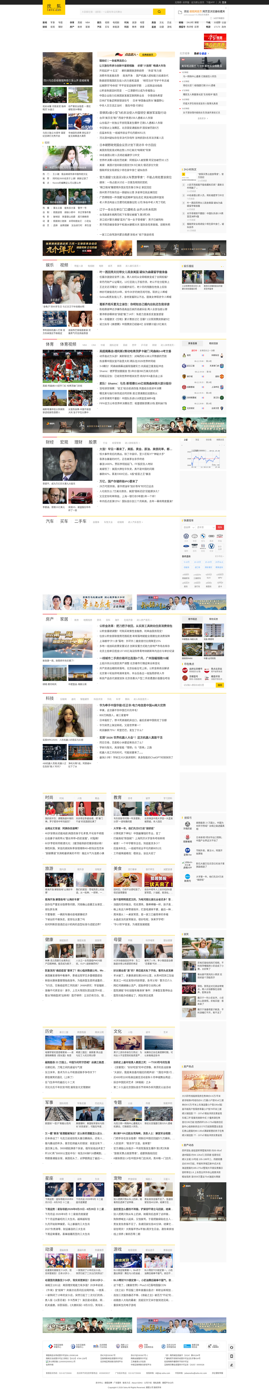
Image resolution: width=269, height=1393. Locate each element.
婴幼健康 (167, 940)
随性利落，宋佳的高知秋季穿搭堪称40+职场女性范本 (74, 848)
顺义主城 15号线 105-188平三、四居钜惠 (202, 1159)
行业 (105, 443)
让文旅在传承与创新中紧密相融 (116, 65)
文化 (161, 22)
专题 (60, 22)
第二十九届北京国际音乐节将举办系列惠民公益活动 (142, 1087)
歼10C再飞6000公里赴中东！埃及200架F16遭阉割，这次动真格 (80, 1153)
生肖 (97, 1179)
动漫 (161, 27)
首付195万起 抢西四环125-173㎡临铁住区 (202, 1122)
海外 (116, 620)
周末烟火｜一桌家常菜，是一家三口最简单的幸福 (140, 914)
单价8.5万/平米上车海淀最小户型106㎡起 (202, 1104)
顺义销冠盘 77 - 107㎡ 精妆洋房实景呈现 (202, 1113)
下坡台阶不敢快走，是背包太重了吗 (65, 919)
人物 (79, 798)
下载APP (210, 2)
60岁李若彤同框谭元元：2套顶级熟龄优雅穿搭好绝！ (74, 843)
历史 (169, 22)
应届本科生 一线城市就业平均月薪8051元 (122, 133)
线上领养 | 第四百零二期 (126, 1234)
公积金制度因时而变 (110, 90)
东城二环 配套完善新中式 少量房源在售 (201, 1118)
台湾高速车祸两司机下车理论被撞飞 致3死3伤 (124, 214)
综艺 (109, 266)
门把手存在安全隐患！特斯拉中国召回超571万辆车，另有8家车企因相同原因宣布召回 (161, 1138)
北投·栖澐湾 (209, 639)
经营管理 (116, 443)
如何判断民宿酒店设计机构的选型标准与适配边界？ (73, 924)
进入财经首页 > (132, 443)
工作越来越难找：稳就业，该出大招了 (134, 853)
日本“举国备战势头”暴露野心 (148, 100)
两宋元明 (99, 1032)
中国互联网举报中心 (58, 1346)
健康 (142, 27)
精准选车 (219, 567)
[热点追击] (201, 53)
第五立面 (58, 208)
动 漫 (46, 221)
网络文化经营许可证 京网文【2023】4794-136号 (66, 1358)
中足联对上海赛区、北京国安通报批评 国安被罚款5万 (129, 128)
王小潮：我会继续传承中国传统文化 (70, 174)
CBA (93, 345)
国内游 (62, 869)
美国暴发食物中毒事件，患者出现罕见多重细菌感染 (73, 975)
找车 (220, 527)
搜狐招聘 (108, 1383)
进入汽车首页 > (135, 522)
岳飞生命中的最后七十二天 (60, 1082)
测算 (61, 1179)
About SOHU (137, 1383)
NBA (87, 22)
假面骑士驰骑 (60, 221)
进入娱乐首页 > (132, 266)
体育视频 (68, 344)
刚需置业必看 (195, 671)
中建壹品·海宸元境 (190, 639)
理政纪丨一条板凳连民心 (113, 60)
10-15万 (197, 562)
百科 (107, 620)
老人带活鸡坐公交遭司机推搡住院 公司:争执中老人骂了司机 (132, 202)
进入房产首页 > (144, 620)
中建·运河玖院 (210, 658)
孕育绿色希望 (155, 95)
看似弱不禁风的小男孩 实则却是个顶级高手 (210, 976)
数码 (127, 699)
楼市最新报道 (216, 671)
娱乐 (50, 265)
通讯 (73, 699)
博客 (196, 22)
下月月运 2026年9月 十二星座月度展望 (66, 1214)
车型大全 (108, 522)
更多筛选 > (219, 556)
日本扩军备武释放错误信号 (114, 100)
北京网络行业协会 (103, 1346)
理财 (60, 27)
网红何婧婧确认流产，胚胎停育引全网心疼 (137, 985)
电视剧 (116, 22)
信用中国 (49, 1365)
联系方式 (126, 1383)
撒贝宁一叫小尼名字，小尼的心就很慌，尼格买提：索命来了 (211, 1001)
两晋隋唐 (81, 1032)
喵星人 (149, 1179)
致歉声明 (167, 1103)
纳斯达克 (220, 440)
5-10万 (187, 562)
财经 (50, 442)
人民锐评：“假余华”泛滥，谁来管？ (132, 1143)
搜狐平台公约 (167, 1383)
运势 (79, 1179)
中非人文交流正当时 (110, 105)
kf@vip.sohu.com (163, 1373)
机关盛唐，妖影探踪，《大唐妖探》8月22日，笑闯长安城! (76, 1305)
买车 (107, 27)
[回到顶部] (231, 1373)
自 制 (46, 212)
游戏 (169, 27)
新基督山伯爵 (69, 216)
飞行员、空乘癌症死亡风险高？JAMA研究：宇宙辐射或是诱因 (79, 985)
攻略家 (98, 869)
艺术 (165, 1032)
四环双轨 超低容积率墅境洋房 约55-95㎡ (202, 1150)
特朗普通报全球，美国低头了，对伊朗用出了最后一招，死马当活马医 (83, 1158)
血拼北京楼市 (195, 669)
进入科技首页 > (141, 699)
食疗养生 (150, 869)
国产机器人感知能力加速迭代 (152, 75)
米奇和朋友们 (76, 221)
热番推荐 (99, 1250)
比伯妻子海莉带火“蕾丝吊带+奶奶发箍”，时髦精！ (72, 838)
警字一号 (82, 208)
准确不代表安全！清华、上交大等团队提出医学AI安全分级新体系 (81, 990)
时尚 (49, 797)
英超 (80, 22)
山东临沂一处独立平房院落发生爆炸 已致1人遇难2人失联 (131, 123)
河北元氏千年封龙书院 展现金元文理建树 (67, 1087)
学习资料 (167, 798)
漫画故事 (63, 1250)
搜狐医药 (63, 940)
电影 (100, 266)
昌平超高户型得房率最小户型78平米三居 (202, 1109)
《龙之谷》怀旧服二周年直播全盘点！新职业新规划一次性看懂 (148, 1290)
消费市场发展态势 (109, 75)
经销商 (120, 522)
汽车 (50, 521)
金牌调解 (64, 225)
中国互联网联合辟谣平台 (141, 1365)
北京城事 (185, 53)
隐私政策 (157, 1383)
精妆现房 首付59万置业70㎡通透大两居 (201, 1176)
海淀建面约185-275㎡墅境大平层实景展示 (202, 1168)
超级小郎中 (70, 212)
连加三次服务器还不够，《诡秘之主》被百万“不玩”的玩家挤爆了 (148, 1295)
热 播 (46, 208)
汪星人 (166, 1179)
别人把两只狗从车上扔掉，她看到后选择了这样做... (141, 1214)
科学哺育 (150, 940)
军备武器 (81, 1103)
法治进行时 (77, 225)
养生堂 (88, 225)
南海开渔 (128, 75)
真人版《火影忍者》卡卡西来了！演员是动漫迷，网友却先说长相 (81, 1300)
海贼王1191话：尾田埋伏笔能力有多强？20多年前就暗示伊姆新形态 (82, 1285)
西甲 (133, 345)
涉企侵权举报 (217, 1373)
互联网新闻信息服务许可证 (111, 1358)
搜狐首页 (54, 7)
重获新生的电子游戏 (124, 1305)
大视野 (217, 22)
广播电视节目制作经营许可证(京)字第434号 (182, 1358)
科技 (50, 698)
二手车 (80, 521)
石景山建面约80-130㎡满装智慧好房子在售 (203, 1131)
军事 (52, 22)
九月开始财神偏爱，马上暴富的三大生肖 (67, 1224)
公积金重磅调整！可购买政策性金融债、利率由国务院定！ (131, 631)
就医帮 (98, 940)
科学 (118, 699)
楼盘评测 (215, 676)
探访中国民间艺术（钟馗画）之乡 (132, 1082)
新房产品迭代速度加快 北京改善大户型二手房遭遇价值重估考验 (134, 678)
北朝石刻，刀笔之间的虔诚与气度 (63, 1067)
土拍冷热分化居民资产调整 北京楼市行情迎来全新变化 (129, 663)
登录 (224, 2)
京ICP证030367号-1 (139, 1355)
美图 (118, 266)
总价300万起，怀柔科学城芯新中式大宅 (201, 1163)
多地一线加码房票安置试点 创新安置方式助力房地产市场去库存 (134, 646)
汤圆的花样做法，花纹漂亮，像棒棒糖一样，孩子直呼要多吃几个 (149, 904)
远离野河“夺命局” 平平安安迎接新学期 (120, 85)
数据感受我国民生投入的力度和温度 (119, 80)
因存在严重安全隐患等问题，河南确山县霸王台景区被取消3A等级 (81, 904)
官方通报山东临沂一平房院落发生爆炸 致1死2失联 (141, 1148)
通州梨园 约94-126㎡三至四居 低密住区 (201, 1155)
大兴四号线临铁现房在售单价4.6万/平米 (201, 1096)
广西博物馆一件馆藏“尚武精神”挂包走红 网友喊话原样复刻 (131, 197)
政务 (224, 27)
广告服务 (117, 1383)
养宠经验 (132, 1179)
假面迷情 (58, 212)
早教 (130, 940)
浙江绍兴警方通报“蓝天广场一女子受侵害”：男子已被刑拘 (131, 219)
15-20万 (208, 562)
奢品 (97, 798)
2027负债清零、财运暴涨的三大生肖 (65, 1229)
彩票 (196, 27)
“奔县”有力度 (155, 70)
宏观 (52, 27)
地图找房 (87, 620)
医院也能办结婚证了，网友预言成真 (133, 995)
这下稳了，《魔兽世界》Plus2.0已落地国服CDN (139, 1285)
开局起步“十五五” (108, 70)
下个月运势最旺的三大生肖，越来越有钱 (67, 1219)
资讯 (98, 620)
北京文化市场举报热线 (171, 1346)
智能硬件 (84, 699)
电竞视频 (132, 1250)
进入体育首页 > (168, 345)
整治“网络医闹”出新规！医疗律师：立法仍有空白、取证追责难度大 (82, 995)
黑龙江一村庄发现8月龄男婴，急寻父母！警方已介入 (142, 980)
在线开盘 (128, 620)
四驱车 (186, 567)
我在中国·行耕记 (134, 105)
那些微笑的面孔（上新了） (60, 1077)
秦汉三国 (63, 1032)
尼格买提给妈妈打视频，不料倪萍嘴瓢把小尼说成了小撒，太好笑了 (211, 965)
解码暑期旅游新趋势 (133, 70)
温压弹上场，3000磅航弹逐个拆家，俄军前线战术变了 (75, 1148)
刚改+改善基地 (195, 679)
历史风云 (99, 1103)
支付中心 (99, 1383)
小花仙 (87, 221)
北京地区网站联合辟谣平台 (111, 1362)
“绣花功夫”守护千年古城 (156, 80)
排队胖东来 (51, 909)
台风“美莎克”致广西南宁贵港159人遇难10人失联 (126, 118)
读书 (148, 1032)
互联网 (63, 699)
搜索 (220, 685)
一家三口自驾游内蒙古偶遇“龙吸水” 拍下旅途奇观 (126, 234)
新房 (80, 27)
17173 (217, 27)
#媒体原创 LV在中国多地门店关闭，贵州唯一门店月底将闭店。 (148, 1158)
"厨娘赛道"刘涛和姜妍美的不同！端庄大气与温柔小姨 (74, 853)
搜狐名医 (81, 940)
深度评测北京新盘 (217, 679)
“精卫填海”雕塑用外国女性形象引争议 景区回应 (125, 187)
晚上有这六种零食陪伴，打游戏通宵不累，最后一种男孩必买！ (148, 909)
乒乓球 (144, 345)
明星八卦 (78, 266)
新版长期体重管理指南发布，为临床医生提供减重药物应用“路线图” (82, 980)
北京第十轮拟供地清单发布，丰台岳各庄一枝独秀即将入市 (131, 673)
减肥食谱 (167, 869)
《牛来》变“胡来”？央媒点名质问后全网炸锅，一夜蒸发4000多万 (81, 1290)
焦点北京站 (216, 669)
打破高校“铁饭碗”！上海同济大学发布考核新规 (139, 838)
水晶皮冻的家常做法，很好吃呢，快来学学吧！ (139, 919)
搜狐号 (188, 818)
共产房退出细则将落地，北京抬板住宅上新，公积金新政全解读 (134, 668)
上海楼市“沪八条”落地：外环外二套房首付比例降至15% (130, 641)
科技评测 (97, 699)
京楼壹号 (193, 676)
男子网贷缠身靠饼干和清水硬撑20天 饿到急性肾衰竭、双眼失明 (134, 224)
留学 (148, 798)
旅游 (134, 22)
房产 (50, 619)
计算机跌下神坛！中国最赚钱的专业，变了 (137, 833)
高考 (130, 798)
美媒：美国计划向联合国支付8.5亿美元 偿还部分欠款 (128, 165)
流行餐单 (132, 869)
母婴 (142, 22)
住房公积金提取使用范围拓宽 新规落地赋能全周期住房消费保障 (134, 636)
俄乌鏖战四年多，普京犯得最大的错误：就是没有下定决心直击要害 (82, 1143)
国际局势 (63, 1103)
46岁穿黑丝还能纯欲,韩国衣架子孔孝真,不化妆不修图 (74, 833)
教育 (134, 27)
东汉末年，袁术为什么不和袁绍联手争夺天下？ (71, 1072)
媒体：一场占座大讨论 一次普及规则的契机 (123, 182)
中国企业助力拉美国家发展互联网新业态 (121, 95)
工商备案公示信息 (138, 1362)
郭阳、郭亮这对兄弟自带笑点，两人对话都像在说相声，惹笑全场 (211, 989)
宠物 (118, 1178)
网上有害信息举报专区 (215, 45)
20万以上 (219, 562)
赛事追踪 (167, 1250)
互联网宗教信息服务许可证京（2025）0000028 (184, 1365)
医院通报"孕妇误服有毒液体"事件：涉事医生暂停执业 (143, 990)
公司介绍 (148, 1383)
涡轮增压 (208, 567)
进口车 (197, 567)
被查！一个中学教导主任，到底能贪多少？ (137, 843)
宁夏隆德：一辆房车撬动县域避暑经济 (66, 914)
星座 (49, 1178)
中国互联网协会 (148, 1346)
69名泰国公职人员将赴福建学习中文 (119, 155)
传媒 (148, 1103)
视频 (107, 22)
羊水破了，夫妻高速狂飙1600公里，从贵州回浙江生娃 (143, 975)
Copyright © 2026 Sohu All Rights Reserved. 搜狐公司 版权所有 (134, 1387)
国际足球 (113, 345)
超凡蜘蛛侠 (83, 216)
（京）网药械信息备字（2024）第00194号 (182, 1355)
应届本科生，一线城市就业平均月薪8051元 (137, 848)
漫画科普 (81, 1250)
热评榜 (190, 27)
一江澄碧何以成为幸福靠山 (140, 90)
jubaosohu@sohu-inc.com (195, 1373)
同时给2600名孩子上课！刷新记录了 (70, 178)
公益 (224, 22)
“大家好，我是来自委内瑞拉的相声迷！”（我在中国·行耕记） (146, 1072)
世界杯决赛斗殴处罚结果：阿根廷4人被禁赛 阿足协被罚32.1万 (134, 160)
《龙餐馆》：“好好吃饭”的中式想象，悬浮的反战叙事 (142, 1067)
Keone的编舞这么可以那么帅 (67, 183)
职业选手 (150, 1250)
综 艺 (46, 225)
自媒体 (96, 522)
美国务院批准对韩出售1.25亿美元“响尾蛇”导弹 (125, 150)
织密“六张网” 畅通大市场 (152, 65)
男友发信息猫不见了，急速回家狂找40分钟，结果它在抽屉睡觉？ (149, 1224)
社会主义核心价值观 (215, 37)
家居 (87, 27)
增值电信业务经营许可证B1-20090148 (62, 1355)
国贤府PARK (187, 658)
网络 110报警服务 (124, 1346)
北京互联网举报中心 (80, 1346)
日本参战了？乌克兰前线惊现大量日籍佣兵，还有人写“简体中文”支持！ (84, 1138)
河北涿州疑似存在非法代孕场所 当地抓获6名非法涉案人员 (131, 138)
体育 (50, 344)
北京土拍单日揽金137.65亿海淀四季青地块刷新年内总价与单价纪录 (136, 651)
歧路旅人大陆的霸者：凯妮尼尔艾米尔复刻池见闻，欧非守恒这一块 (150, 1300)
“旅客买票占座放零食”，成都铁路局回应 (135, 1153)
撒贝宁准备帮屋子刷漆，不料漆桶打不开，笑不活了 (211, 1011)
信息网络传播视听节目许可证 (176, 1362)
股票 (93, 442)
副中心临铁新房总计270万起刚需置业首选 (202, 1126)
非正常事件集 (84, 212)
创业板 (209, 440)
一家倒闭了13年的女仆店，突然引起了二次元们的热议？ (76, 1295)
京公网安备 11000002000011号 (62, 1362)
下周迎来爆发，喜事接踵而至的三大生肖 (67, 1234)
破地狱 (56, 216)
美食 (118, 868)
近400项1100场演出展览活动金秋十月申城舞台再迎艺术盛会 (146, 1077)
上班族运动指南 (153, 85)
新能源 (116, 27)
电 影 (46, 216)
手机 (108, 699)
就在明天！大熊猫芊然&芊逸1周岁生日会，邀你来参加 (143, 1229)
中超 (102, 345)
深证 (197, 440)
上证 (186, 440)
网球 (154, 345)
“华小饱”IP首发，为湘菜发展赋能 (131, 924)
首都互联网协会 (195, 1346)
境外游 (80, 869)
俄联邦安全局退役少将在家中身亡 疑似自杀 (123, 170)
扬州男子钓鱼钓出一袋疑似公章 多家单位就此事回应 (128, 192)
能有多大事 (70, 208)
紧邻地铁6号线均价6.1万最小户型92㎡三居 (203, 1100)
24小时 (190, 22)
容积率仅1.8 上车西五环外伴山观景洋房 (201, 1172)
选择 (55, 225)
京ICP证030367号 (108, 1355)
